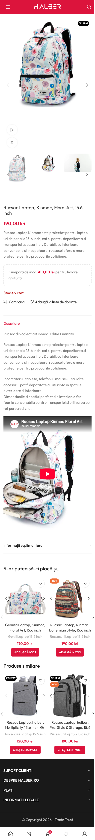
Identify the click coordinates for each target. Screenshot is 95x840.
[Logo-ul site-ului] (47, 6)
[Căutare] (89, 7)
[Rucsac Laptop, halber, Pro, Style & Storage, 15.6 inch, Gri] (70, 696)
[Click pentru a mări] (12, 142)
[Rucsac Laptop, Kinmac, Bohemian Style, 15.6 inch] (70, 598)
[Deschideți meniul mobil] (8, 7)
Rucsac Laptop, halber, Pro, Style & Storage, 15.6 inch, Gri (70, 727)
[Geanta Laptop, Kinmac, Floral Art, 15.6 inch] (25, 598)
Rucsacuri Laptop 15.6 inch (70, 636)
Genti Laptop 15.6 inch (25, 636)
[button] (8, 85)
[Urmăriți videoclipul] (12, 130)
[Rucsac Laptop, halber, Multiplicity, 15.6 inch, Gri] (25, 696)
